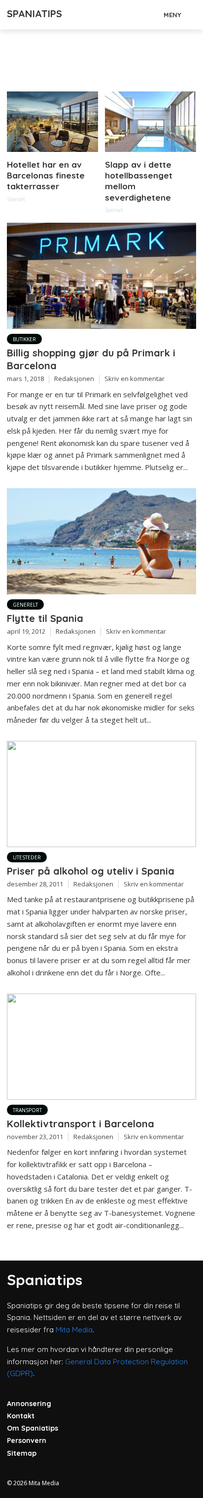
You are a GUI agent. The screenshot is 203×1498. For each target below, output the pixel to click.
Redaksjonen (74, 378)
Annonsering (29, 1403)
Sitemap (21, 1453)
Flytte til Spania (45, 618)
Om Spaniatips (32, 1428)
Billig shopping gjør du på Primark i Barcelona (91, 359)
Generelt (25, 604)
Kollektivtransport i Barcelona (80, 1123)
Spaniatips (34, 13)
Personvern (26, 1440)
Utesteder (27, 857)
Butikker (24, 339)
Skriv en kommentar (134, 378)
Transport (27, 1110)
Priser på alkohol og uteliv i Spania (90, 871)
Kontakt (20, 1415)
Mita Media (74, 1329)
